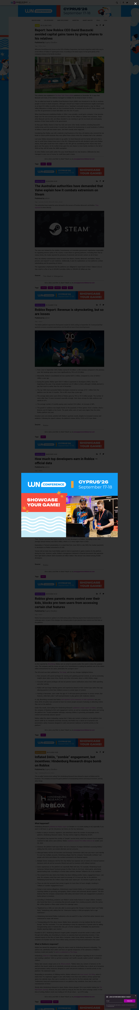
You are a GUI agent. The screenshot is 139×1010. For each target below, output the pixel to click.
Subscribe (129, 1001)
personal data (111, 1006)
